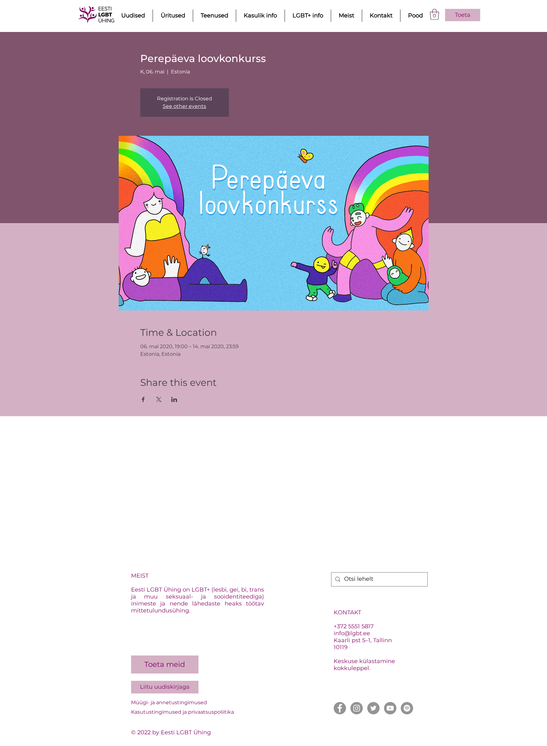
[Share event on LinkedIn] (174, 399)
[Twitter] (373, 708)
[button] (434, 14)
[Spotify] (407, 708)
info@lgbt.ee (352, 633)
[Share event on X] (159, 399)
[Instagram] (356, 708)
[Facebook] (340, 708)
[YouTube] (390, 708)
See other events (184, 106)
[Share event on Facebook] (143, 399)
